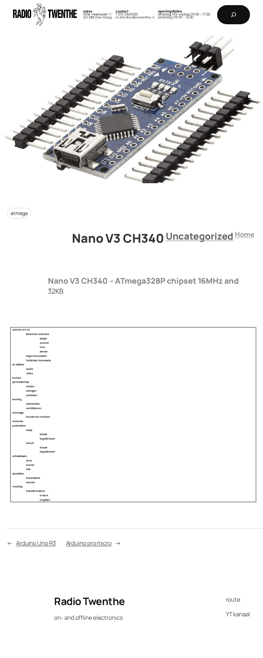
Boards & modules (37, 334)
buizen (16, 377)
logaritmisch (47, 438)
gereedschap (20, 382)
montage (18, 412)
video (29, 373)
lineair (43, 434)
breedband (33, 478)
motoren (17, 421)
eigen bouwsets (36, 356)
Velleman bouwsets (38, 360)
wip (28, 469)
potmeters (19, 425)
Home (244, 234)
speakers (18, 473)
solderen (31, 395)
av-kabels (18, 364)
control (44, 343)
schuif (30, 443)
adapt (43, 338)
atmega (19, 213)
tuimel (30, 465)
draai (29, 430)
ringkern (45, 499)
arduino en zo (21, 329)
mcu (42, 347)
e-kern (44, 495)
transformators (35, 491)
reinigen (31, 390)
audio (29, 369)
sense (44, 351)
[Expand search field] (233, 14)
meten (30, 386)
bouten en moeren (38, 416)
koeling (17, 399)
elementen (33, 403)
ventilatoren (33, 408)
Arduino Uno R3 (36, 543)
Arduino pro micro (89, 543)
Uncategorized (200, 236)
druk (29, 460)
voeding (17, 486)
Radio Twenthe (89, 601)
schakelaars (19, 456)
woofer (30, 482)
